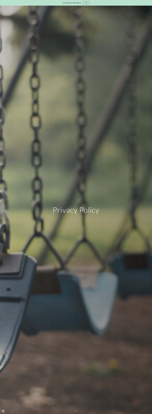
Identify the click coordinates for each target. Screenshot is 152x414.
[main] (76, 209)
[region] (76, 3)
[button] (76, 411)
